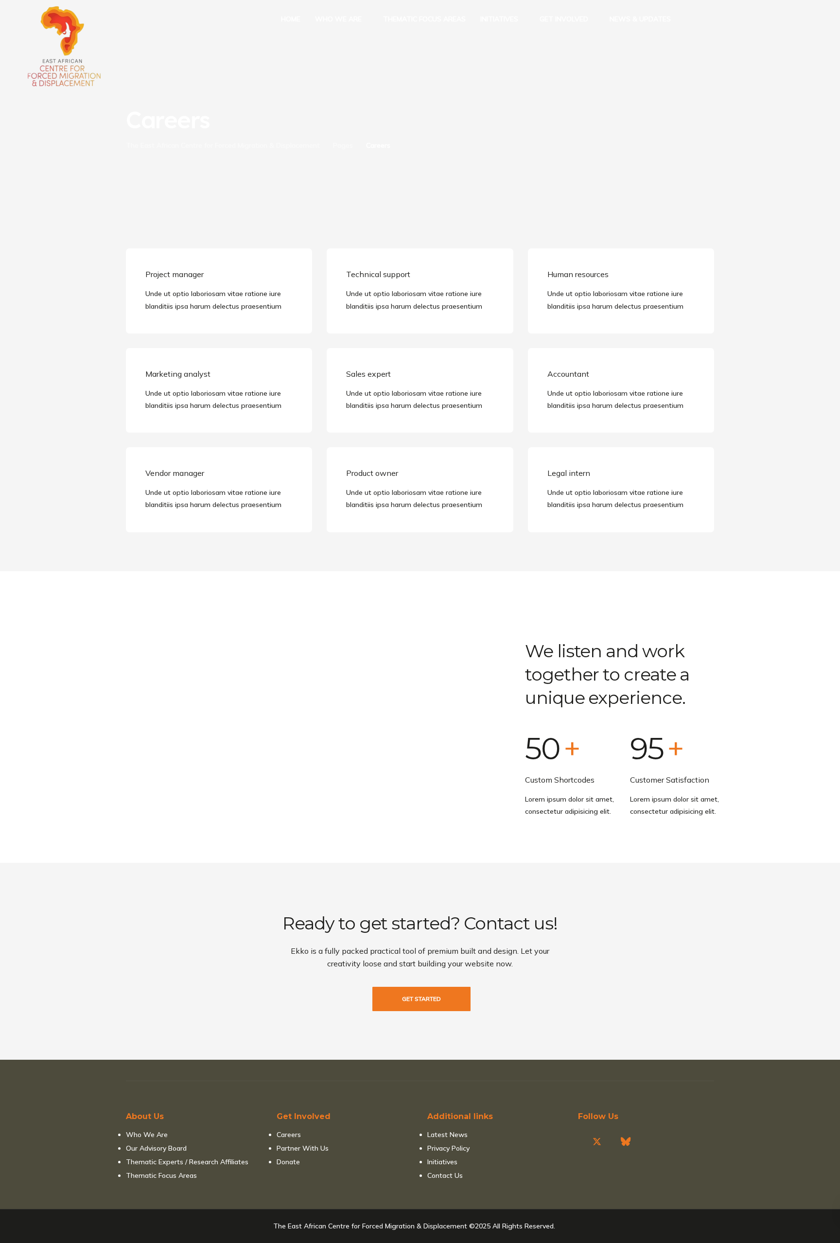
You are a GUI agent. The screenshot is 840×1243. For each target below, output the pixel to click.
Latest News (447, 1134)
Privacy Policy (448, 1148)
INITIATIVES (499, 19)
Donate (288, 1161)
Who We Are (147, 1134)
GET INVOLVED (564, 19)
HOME (290, 19)
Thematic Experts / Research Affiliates (187, 1161)
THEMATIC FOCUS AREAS (424, 19)
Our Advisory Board (156, 1148)
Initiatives (442, 1161)
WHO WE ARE (338, 19)
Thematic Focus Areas (161, 1175)
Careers (289, 1134)
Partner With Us (303, 1148)
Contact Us (445, 1175)
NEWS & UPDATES (640, 19)
